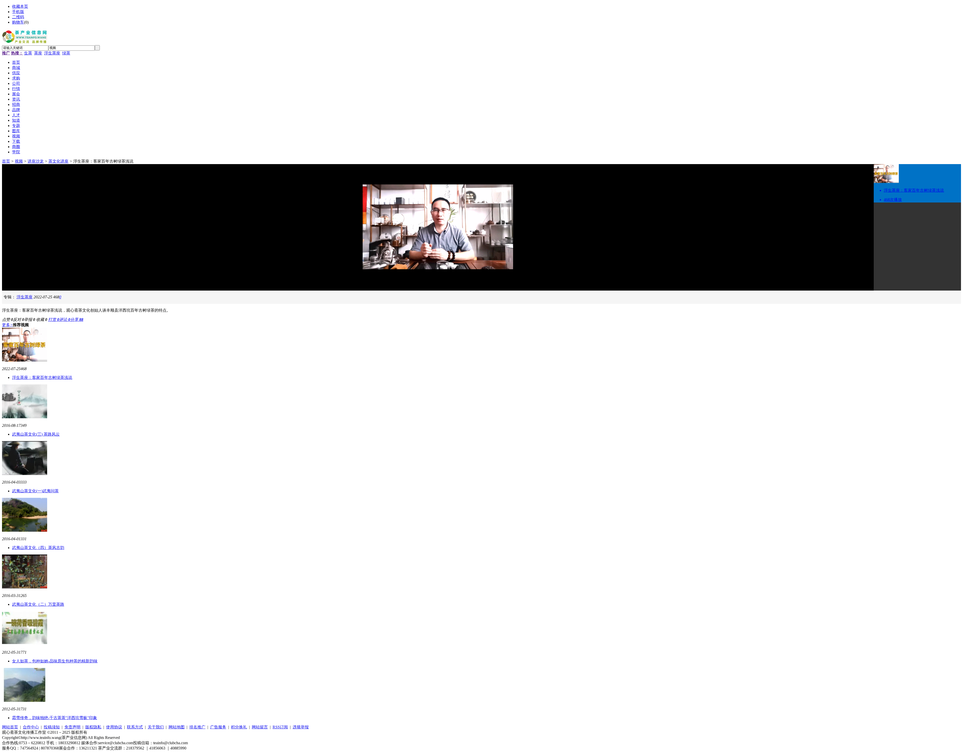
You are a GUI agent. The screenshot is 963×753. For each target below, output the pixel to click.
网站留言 (260, 727)
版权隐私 (93, 727)
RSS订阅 (280, 727)
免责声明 (72, 727)
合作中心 (31, 727)
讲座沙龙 (36, 161)
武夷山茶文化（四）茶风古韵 (38, 547)
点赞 (7, 319)
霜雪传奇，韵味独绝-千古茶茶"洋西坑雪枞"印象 (54, 718)
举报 (29, 319)
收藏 (41, 319)
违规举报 (301, 727)
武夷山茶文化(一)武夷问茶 (35, 491)
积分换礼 (239, 727)
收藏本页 (20, 6)
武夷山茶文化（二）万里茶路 (38, 604)
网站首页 (10, 727)
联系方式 (135, 727)
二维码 (18, 17)
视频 (19, 161)
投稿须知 (52, 727)
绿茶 (66, 53)
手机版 (18, 12)
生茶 (28, 53)
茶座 (38, 53)
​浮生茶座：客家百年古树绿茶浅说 (42, 377)
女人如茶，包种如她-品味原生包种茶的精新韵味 (55, 661)
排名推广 (197, 727)
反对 (18, 319)
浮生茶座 (52, 53)
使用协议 (114, 727)
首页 (6, 161)
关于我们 (156, 727)
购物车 (18, 22)
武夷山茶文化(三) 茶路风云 (36, 434)
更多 (7, 325)
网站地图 (177, 727)
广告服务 (218, 727)
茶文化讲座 (58, 161)
